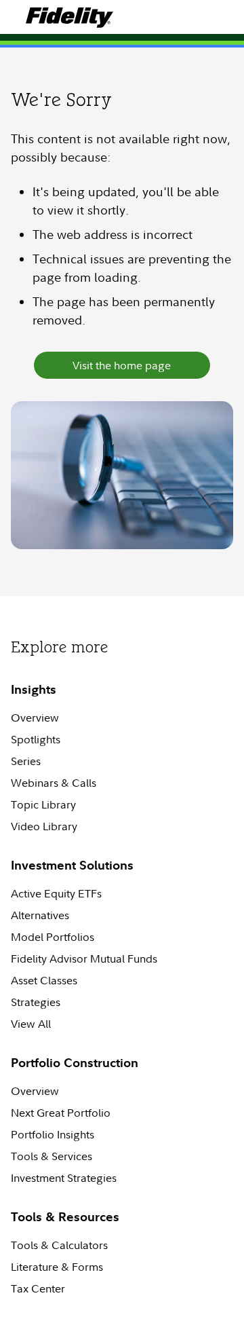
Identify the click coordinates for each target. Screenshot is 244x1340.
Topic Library (43, 804)
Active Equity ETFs (56, 893)
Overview (35, 717)
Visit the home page (122, 365)
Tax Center (38, 1288)
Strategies (35, 1001)
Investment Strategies (64, 1177)
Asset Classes (44, 980)
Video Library (44, 826)
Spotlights (35, 739)
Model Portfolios (52, 936)
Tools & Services (51, 1156)
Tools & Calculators (59, 1244)
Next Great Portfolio (60, 1112)
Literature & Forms (57, 1266)
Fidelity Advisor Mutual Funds (84, 958)
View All (31, 1023)
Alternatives (40, 915)
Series (26, 760)
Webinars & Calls (53, 782)
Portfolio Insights (52, 1134)
